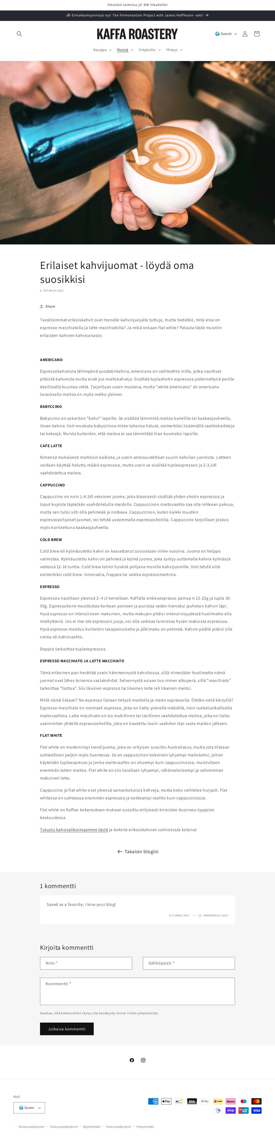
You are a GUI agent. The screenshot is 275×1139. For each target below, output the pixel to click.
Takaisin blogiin (142, 851)
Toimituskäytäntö (118, 1127)
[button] (19, 34)
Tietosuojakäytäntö (64, 1127)
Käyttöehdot (92, 1127)
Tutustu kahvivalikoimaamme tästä (74, 829)
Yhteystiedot (145, 1127)
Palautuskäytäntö (31, 1127)
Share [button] (50, 306)
